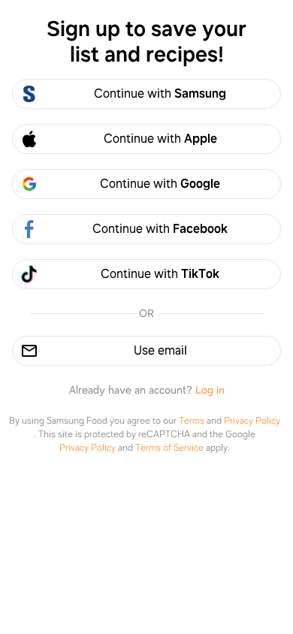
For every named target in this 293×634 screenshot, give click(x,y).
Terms (191, 421)
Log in (210, 390)
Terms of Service (169, 448)
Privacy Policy (252, 421)
